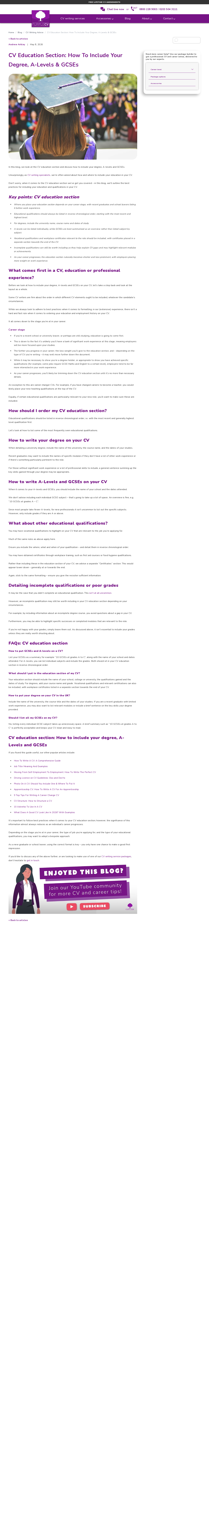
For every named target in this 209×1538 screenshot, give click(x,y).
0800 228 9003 (148, 9)
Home (11, 32)
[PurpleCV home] (40, 18)
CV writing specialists (39, 175)
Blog (128, 18)
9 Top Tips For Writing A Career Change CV (36, 795)
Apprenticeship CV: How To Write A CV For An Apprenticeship (46, 789)
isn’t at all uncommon (100, 593)
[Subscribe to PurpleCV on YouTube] (73, 913)
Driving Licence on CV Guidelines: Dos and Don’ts (39, 777)
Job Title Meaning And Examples (31, 766)
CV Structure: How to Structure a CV (33, 800)
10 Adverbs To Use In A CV (28, 806)
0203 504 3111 (168, 9)
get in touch (33, 860)
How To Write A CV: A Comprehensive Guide (37, 760)
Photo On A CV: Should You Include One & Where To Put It (44, 783)
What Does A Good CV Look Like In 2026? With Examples (44, 812)
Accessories (103, 18)
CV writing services (73, 18)
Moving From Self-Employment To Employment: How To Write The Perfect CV (55, 772)
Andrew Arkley (17, 44)
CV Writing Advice (35, 32)
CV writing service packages (116, 856)
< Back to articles (18, 38)
